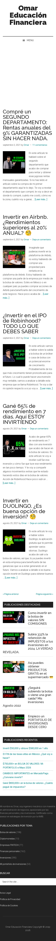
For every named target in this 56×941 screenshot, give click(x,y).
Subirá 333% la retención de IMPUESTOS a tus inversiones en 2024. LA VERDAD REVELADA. (28, 643)
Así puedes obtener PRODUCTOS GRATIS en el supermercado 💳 (40, 670)
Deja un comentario (41, 239)
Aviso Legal (5, 893)
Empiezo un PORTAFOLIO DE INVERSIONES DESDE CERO (40, 722)
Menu (30, 40)
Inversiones (5, 857)
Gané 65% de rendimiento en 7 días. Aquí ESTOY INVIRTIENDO (24, 414)
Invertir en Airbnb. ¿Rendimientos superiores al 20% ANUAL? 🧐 (25, 225)
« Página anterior (11, 594)
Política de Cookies (9, 905)
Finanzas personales (10, 851)
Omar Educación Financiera (28, 15)
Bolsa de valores (8, 832)
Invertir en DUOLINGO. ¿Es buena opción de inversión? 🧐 (24, 508)
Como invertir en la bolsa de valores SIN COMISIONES (39, 618)
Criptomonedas (7, 838)
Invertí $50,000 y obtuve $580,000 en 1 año (25, 748)
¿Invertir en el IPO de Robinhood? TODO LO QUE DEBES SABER (25, 323)
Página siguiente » (44, 594)
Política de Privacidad (10, 899)
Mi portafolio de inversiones (13, 864)
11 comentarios (39, 145)
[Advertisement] (28, 73)
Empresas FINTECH (9, 845)
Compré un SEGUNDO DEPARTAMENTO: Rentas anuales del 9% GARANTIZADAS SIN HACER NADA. (27, 124)
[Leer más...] (41, 199)
